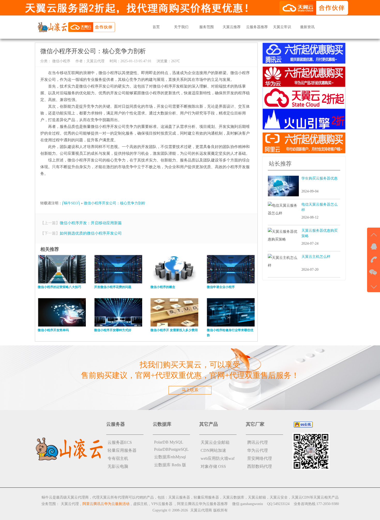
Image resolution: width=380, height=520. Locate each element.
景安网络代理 (259, 458)
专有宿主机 (118, 458)
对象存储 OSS (213, 466)
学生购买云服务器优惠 (319, 178)
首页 (156, 27)
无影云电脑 (118, 466)
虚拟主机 (140, 504)
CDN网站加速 (213, 450)
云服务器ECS (120, 442)
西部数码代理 (259, 466)
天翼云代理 (95, 61)
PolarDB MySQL (168, 442)
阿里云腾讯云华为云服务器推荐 (202, 504)
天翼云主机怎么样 (315, 257)
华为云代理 (257, 450)
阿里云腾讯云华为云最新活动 (106, 504)
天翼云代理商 (201, 510)
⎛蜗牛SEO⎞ (71, 203)
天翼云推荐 (232, 27)
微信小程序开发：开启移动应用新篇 (91, 223)
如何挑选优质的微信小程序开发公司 (91, 233)
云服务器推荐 (257, 27)
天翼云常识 (282, 27)
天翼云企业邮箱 (215, 442)
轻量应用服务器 (122, 450)
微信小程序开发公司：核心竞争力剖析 (114, 203)
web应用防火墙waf (217, 458)
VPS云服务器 (161, 504)
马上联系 (190, 390)
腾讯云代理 (257, 442)
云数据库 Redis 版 (170, 465)
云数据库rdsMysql (170, 457)
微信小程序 (60, 61)
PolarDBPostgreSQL (171, 449)
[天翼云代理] (76, 27)
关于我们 (181, 27)
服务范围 (206, 27)
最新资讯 (307, 27)
